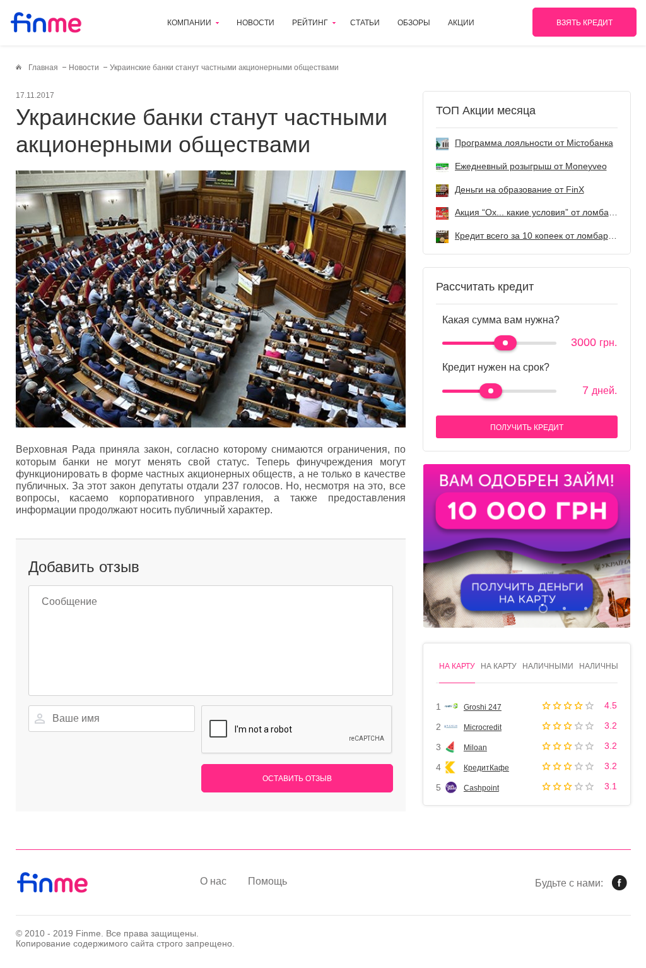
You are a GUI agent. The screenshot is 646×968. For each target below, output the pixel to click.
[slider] (505, 342)
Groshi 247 (483, 707)
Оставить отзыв (297, 778)
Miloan (475, 747)
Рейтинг (310, 22)
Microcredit (483, 727)
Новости (255, 22)
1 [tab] (543, 608)
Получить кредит (526, 427)
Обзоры (413, 22)
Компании (189, 22)
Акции (461, 22)
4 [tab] (607, 608)
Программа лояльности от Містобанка (534, 143)
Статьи (365, 22)
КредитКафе (486, 767)
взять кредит (584, 22)
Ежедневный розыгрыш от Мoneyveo (531, 166)
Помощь (267, 881)
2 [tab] (564, 608)
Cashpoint (481, 788)
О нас (213, 881)
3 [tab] (586, 608)
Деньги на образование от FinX (519, 189)
